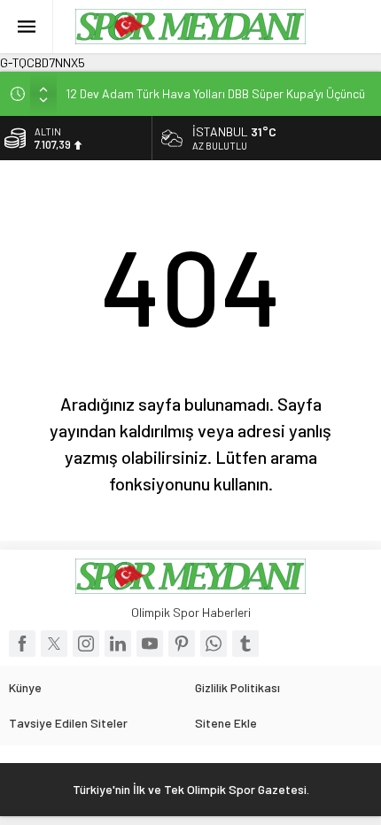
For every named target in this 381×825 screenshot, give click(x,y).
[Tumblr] (245, 643)
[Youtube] (149, 643)
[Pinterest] (181, 643)
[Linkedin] (118, 643)
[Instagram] (86, 643)
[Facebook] (22, 643)
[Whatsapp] (213, 643)
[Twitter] (54, 643)
